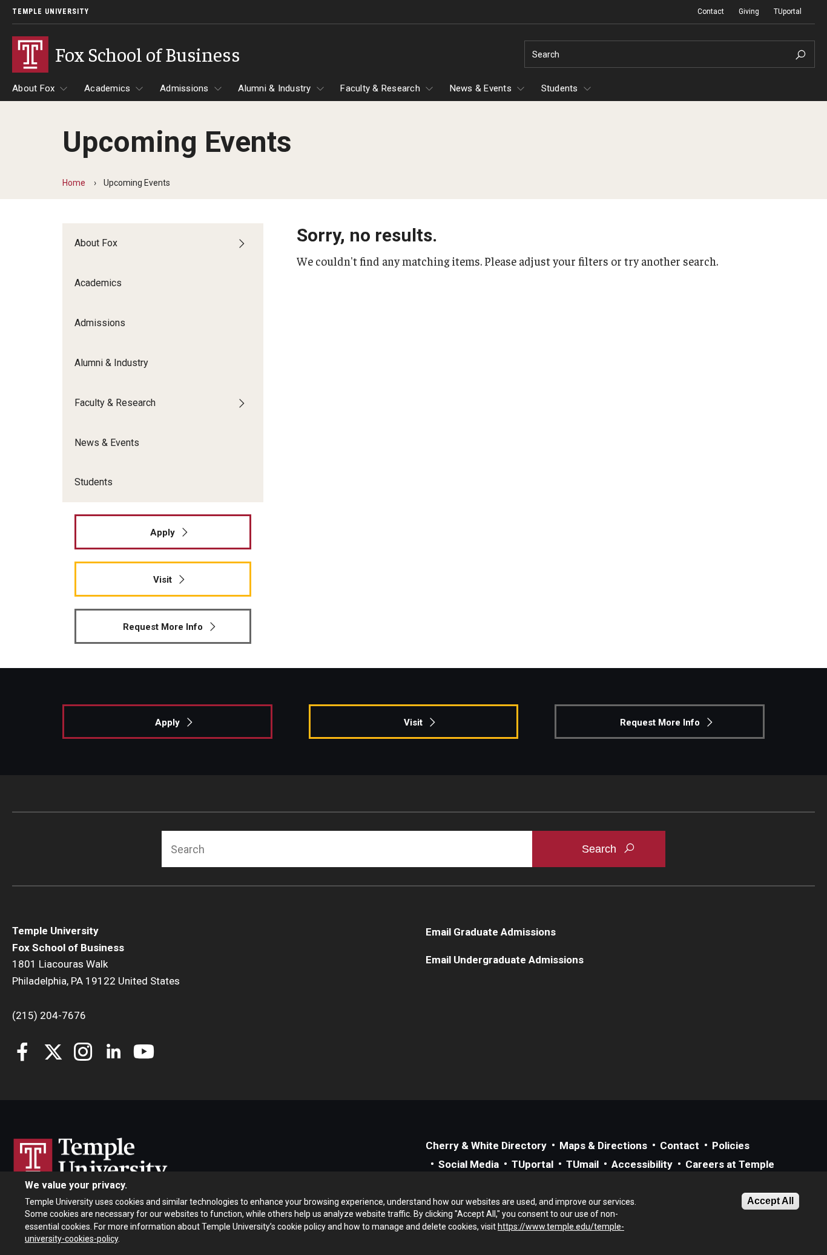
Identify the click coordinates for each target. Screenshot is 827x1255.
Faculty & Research (380, 88)
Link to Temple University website (91, 1160)
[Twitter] (53, 1053)
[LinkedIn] (113, 1053)
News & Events (481, 88)
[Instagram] (83, 1053)
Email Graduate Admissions (491, 932)
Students (559, 88)
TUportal (788, 11)
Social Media (468, 1164)
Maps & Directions (603, 1145)
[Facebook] (22, 1053)
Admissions (184, 88)
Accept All (770, 1201)
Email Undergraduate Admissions (505, 960)
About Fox (33, 88)
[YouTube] (143, 1053)
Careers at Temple (729, 1164)
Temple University (50, 11)
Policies (731, 1145)
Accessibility (642, 1164)
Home (73, 183)
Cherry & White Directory (486, 1145)
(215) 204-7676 (49, 1015)
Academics (107, 88)
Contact (710, 11)
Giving (749, 11)
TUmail (582, 1164)
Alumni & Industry (274, 88)
